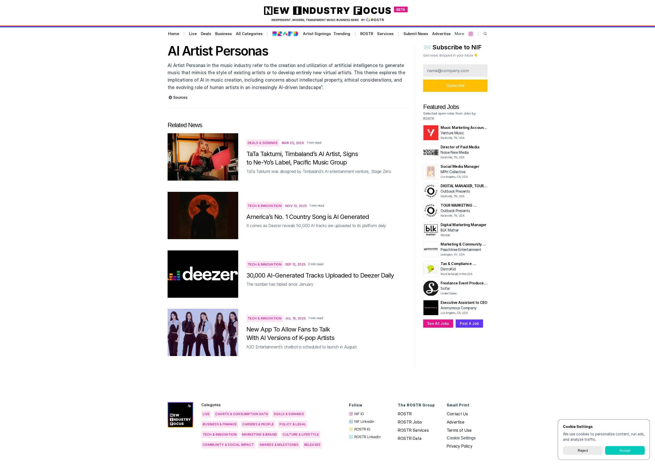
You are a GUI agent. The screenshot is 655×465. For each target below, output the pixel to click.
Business (223, 33)
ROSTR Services (413, 430)
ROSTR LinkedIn (367, 436)
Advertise (441, 33)
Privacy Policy (459, 446)
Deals (206, 33)
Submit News (415, 33)
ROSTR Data (409, 438)
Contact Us (457, 413)
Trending (341, 33)
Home (173, 33)
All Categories (249, 33)
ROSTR (366, 33)
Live (193, 33)
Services (385, 33)
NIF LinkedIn (364, 421)
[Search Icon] (485, 34)
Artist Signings (317, 33)
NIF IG (359, 413)
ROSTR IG (362, 429)
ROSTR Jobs (410, 422)
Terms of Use (459, 430)
